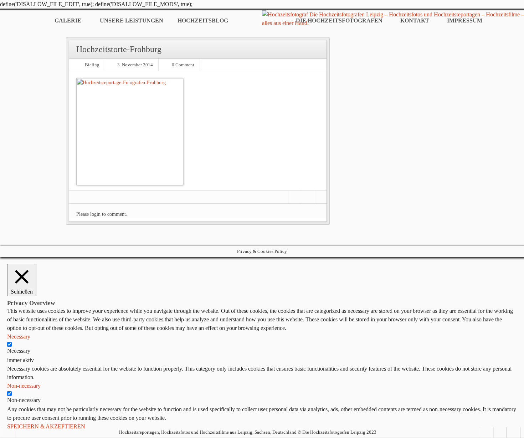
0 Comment (183, 64)
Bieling (92, 64)
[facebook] (500, 432)
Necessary (18, 351)
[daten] (8, 432)
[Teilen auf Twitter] (307, 197)
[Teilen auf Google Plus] (320, 197)
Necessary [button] (18, 336)
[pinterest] (486, 432)
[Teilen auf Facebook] (294, 197)
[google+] (513, 432)
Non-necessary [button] (24, 386)
